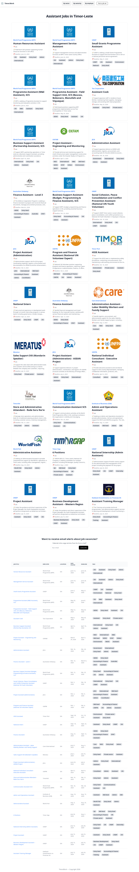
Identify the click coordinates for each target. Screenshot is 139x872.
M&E (21, 108)
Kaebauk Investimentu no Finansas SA (106, 498)
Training (95, 520)
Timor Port (96, 249)
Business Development (61, 520)
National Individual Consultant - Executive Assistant (104, 358)
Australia (35, 214)
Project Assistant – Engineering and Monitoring (68, 144)
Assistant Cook (100, 91)
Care (94, 326)
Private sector (117, 107)
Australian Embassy (20, 191)
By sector (66, 3)
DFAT (62, 165)
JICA (93, 140)
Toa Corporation (98, 88)
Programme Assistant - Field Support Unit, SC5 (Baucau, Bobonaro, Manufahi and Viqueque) (68, 96)
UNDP (94, 40)
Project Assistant (22, 501)
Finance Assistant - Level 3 (28, 194)
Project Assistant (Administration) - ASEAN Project (67, 358)
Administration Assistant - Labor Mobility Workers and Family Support (107, 307)
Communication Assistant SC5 (69, 406)
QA (55, 468)
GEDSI (56, 116)
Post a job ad (102, 3)
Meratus (16, 352)
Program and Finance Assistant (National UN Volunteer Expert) (65, 255)
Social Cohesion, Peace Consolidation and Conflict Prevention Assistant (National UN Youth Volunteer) (107, 200)
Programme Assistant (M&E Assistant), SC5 (28, 93)
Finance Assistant (62, 304)
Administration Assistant (106, 142)
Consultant (96, 377)
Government (97, 158)
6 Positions (59, 452)
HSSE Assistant (100, 252)
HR (72, 471)
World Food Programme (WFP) (24, 40)
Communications (69, 422)
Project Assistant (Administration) (22, 254)
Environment (119, 62)
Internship (119, 471)
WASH (56, 168)
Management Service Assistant (64, 45)
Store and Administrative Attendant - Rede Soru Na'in (29, 408)
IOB (121, 425)
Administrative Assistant (27, 452)
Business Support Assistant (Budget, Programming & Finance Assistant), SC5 (68, 197)
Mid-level (82, 161)
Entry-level (32, 57)
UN (15, 57)
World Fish (17, 449)
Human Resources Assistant (29, 43)
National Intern (22, 304)
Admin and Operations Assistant (105, 408)
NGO (55, 161)
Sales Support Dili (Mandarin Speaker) (29, 357)
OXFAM (55, 140)
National (96, 65)
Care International (99, 301)
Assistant (23, 57)
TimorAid (16, 404)
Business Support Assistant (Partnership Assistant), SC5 (28, 144)
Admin (42, 57)
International (18, 60)
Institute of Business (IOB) (102, 404)
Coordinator (26, 278)
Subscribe (83, 548)
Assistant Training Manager (107, 501)
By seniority (77, 3)
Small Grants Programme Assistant (106, 45)
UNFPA (55, 249)
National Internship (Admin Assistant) (107, 454)
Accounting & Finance (21, 214)
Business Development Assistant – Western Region (68, 503)
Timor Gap (56, 449)
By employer (89, 3)
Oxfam (70, 165)
